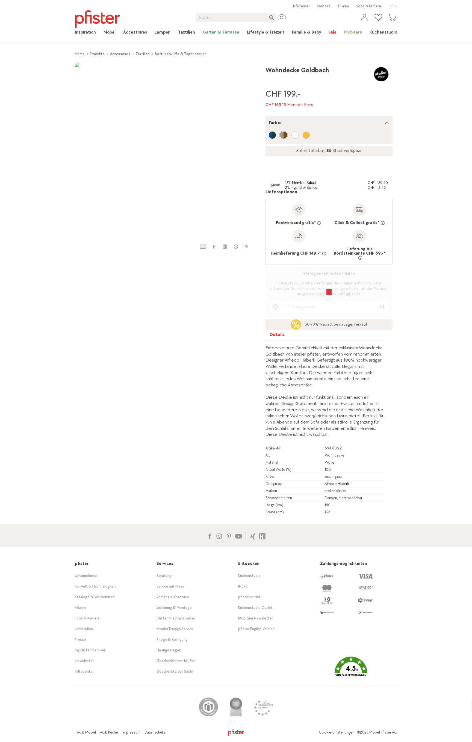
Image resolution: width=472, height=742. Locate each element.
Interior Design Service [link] (175, 629)
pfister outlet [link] (249, 597)
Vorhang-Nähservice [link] (173, 597)
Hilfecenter (300, 6)
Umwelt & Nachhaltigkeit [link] (95, 586)
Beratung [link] (164, 575)
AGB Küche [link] (109, 732)
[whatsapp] (235, 247)
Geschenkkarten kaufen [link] (176, 660)
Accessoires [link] (120, 54)
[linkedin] (224, 247)
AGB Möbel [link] (86, 732)
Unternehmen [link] (86, 575)
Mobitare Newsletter (255, 618)
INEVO (243, 586)
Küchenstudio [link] (249, 575)
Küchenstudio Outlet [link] (255, 607)
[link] (85, 32)
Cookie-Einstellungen (336, 732)
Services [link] (324, 6)
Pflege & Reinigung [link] (172, 639)
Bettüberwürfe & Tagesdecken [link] (180, 54)
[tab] (277, 336)
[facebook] (213, 247)
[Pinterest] (229, 535)
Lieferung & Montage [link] (174, 607)
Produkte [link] (97, 54)
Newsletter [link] (84, 660)
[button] (351, 670)
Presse (80, 639)
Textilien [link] (142, 54)
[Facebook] (209, 535)
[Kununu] (262, 535)
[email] (202, 247)
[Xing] (253, 535)
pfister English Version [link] (256, 629)
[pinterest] (246, 247)
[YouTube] (238, 535)
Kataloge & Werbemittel (95, 597)
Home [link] (80, 54)
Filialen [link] (343, 6)
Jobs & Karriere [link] (368, 6)
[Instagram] (219, 535)
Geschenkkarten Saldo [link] (175, 671)
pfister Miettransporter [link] (176, 618)
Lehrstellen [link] (84, 629)
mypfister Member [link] (90, 650)
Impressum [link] (131, 732)
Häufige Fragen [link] (169, 650)
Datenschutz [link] (154, 732)
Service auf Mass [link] (170, 586)
